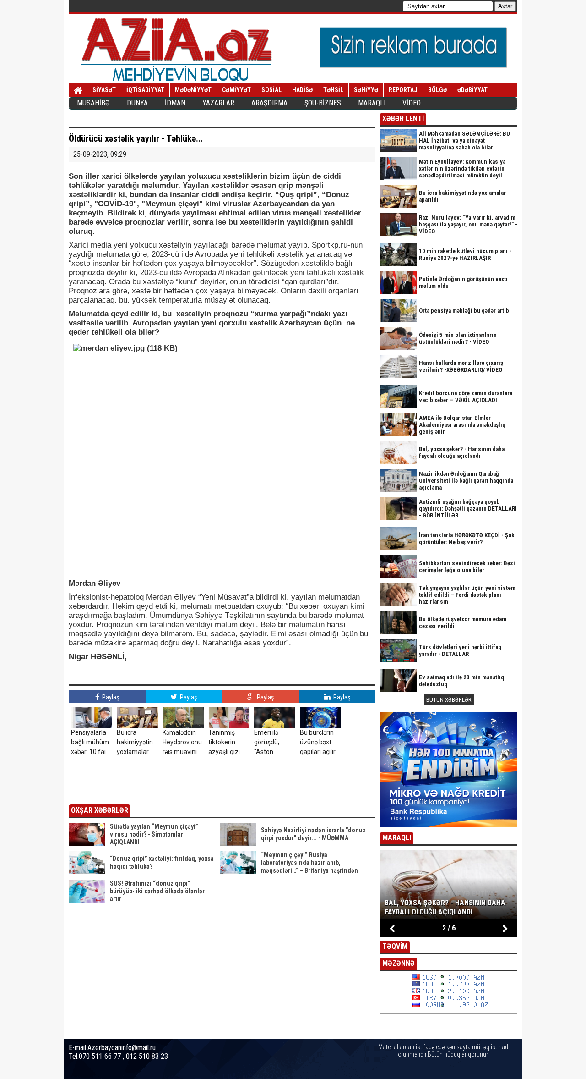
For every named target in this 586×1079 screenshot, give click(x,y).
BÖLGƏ (437, 90)
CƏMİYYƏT (236, 90)
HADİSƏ (302, 90)
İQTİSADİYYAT (145, 90)
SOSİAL (271, 90)
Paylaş (110, 697)
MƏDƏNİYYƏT (193, 90)
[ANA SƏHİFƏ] (78, 90)
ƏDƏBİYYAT (472, 90)
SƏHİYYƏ (366, 90)
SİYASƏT (104, 90)
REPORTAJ (403, 90)
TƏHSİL (333, 90)
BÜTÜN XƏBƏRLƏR (449, 699)
